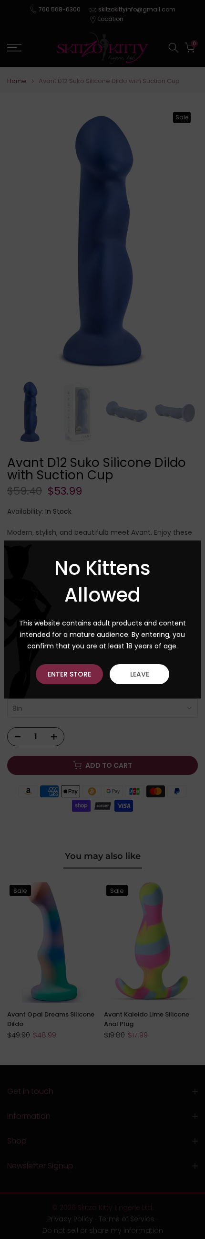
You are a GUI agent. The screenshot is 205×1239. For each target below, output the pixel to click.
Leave (139, 674)
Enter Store (69, 674)
